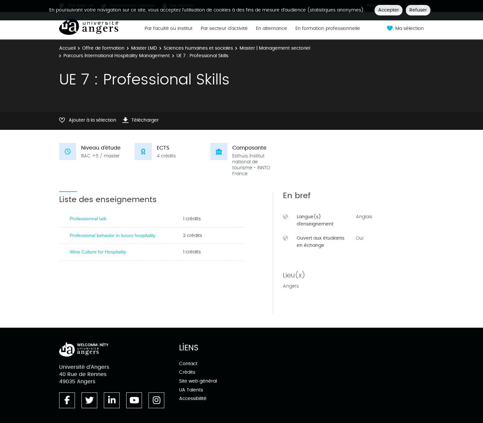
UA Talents (191, 390)
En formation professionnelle (327, 28)
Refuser (418, 10)
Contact (188, 363)
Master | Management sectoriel (275, 48)
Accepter (388, 10)
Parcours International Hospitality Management (116, 55)
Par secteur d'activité (224, 28)
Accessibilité (193, 398)
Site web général (198, 381)
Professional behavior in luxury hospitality (112, 235)
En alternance (271, 28)
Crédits (187, 372)
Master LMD (144, 48)
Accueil (67, 48)
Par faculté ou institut (169, 28)
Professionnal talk (88, 218)
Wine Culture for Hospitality (98, 251)
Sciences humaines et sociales (198, 48)
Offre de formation (103, 48)
